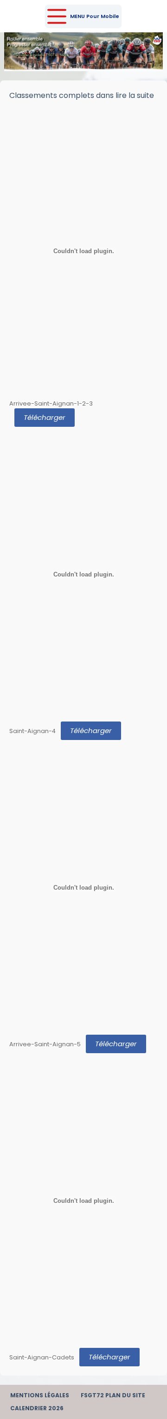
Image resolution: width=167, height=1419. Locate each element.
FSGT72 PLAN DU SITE (113, 1395)
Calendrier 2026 (37, 1408)
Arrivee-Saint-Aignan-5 (45, 1044)
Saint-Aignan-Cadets (41, 1357)
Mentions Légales (39, 1395)
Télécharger (44, 417)
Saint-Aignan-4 (32, 731)
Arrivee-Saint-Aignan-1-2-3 (51, 403)
